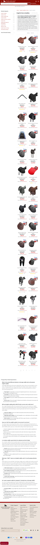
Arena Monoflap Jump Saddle (22, 124)
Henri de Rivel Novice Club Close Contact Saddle (33, 326)
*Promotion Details (15, 514)
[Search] (28, 4)
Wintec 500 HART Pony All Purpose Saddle (33, 215)
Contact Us (13, 515)
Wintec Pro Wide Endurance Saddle (22, 307)
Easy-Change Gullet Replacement (22, 104)
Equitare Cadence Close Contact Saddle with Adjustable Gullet (22, 233)
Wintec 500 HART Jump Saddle (33, 142)
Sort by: (28, 33)
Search (12, 507)
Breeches (32, 508)
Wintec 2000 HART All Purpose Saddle (22, 67)
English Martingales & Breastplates (5, 23)
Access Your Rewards (13, 519)
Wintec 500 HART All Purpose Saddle (33, 47)
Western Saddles (33, 511)
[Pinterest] (38, 530)
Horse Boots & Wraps (4, 29)
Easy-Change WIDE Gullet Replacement (22, 326)
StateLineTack (18, 539)
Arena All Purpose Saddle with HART (22, 160)
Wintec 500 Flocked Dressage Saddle (33, 233)
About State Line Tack (23, 508)
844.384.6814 (33, 3)
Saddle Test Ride (23, 516)
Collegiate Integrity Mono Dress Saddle (33, 160)
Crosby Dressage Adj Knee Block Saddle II (22, 215)
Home (18, 10)
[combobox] (15, 4)
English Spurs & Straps (5, 28)
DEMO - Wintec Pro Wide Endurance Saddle (33, 362)
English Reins (3, 25)
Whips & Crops (3, 26)
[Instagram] (33, 530)
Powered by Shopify (23, 539)
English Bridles (3, 17)
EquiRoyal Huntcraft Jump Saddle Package (33, 268)
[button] (8, 32)
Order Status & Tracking (14, 509)
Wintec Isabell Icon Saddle (33, 103)
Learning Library (23, 519)
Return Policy (13, 512)
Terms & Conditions (24, 522)
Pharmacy (32, 517)
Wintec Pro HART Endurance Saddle (22, 84)
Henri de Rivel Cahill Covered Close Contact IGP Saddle (22, 344)
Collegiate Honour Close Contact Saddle (22, 47)
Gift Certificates (33, 512)
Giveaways (22, 518)
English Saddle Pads (4, 16)
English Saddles (4, 13)
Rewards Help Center (23, 512)
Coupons (32, 514)
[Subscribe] (18, 530)
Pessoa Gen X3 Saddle (33, 250)
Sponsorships (23, 515)
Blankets (32, 510)
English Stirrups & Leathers (6, 19)
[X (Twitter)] (35, 530)
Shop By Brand (33, 515)
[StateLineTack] (9, 1)
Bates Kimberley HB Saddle (33, 83)
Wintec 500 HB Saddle (22, 287)
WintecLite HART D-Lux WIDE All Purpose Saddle (22, 178)
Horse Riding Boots (34, 507)
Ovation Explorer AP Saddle (33, 287)
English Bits (3, 20)
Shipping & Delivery (15, 511)
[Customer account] (36, 1)
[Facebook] (31, 530)
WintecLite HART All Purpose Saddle (33, 124)
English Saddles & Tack (24, 10)
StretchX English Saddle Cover (33, 178)
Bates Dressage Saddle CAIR (22, 197)
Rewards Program (24, 510)
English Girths (3, 14)
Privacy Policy (23, 521)
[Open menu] (2, 1)
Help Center (13, 521)
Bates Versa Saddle (33, 66)
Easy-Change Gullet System (22, 141)
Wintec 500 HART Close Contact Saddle (22, 251)
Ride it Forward (23, 514)
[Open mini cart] (38, 1)
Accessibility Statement (22, 524)
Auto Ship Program (15, 517)
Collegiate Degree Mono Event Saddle (33, 307)
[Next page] (35, 370)
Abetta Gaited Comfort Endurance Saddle (22, 362)
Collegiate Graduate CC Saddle (33, 344)
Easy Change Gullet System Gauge (22, 268)
